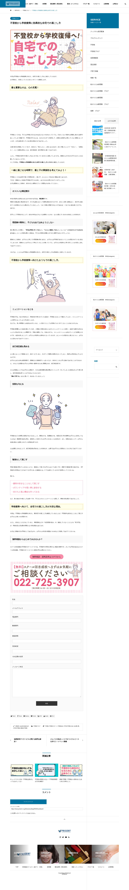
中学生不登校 (67, 726)
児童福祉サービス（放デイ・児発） (28, 4)
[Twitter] (63, 837)
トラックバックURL (15, 806)
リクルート (96, 4)
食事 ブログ (95, 111)
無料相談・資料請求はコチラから (46, 557)
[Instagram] (60, 837)
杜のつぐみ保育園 (96, 84)
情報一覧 (93, 78)
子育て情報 (94, 71)
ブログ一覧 (86, 4)
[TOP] (64, 819)
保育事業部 (94, 58)
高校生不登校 (23, 728)
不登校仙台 (60, 726)
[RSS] (69, 837)
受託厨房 (93, 64)
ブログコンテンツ (96, 38)
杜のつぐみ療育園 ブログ (99, 104)
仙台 (72, 726)
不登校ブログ (15, 18)
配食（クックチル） (73, 4)
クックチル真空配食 (97, 31)
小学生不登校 (16, 728)
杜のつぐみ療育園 (96, 97)
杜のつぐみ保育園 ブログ (99, 91)
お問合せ (115, 4)
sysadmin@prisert (24, 726)
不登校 (47, 726)
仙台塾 (75, 726)
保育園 (44, 4)
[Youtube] (66, 837)
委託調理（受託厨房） (56, 4)
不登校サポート (53, 726)
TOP (17, 867)
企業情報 (106, 4)
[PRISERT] (12, 4)
